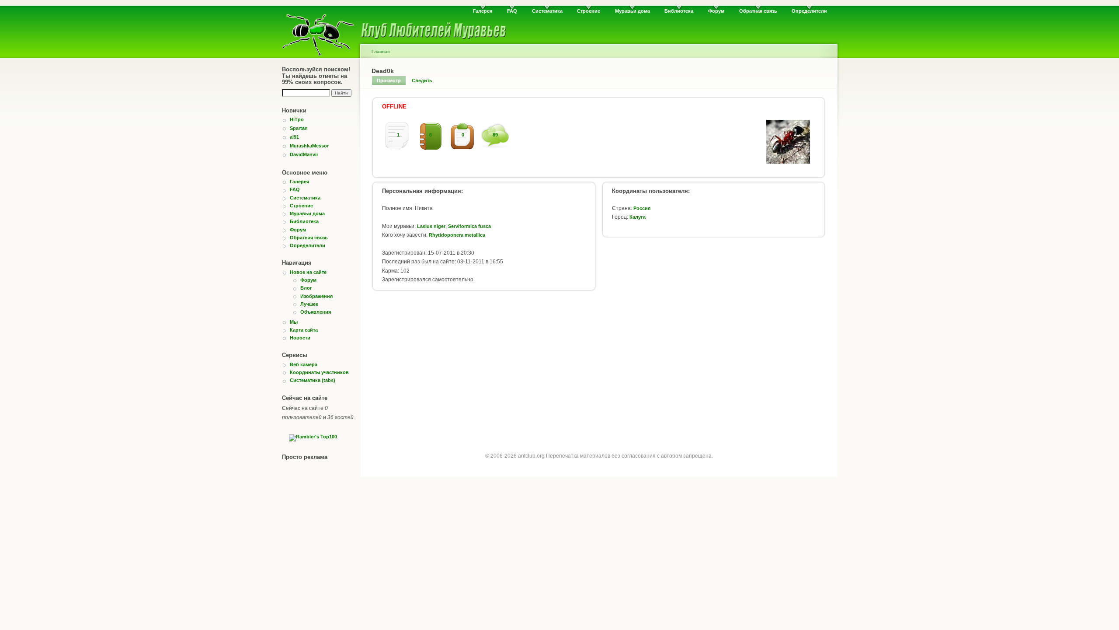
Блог (306, 287)
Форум (716, 11)
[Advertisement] (599, 366)
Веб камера (303, 364)
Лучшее (309, 304)
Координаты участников (319, 372)
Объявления (315, 312)
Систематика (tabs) (312, 380)
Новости (300, 337)
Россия (641, 208)
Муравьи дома (632, 11)
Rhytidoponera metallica (457, 235)
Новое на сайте (308, 272)
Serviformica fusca (469, 226)
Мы (294, 322)
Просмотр (389, 80)
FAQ (512, 11)
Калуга (637, 217)
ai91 (294, 137)
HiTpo (297, 119)
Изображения (316, 296)
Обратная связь (758, 11)
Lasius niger (431, 226)
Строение (588, 11)
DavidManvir (304, 154)
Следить (422, 80)
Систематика (547, 11)
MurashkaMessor (309, 145)
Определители (809, 11)
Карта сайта (304, 329)
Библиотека (678, 11)
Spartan (299, 128)
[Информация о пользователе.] (788, 161)
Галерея (482, 11)
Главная (381, 51)
